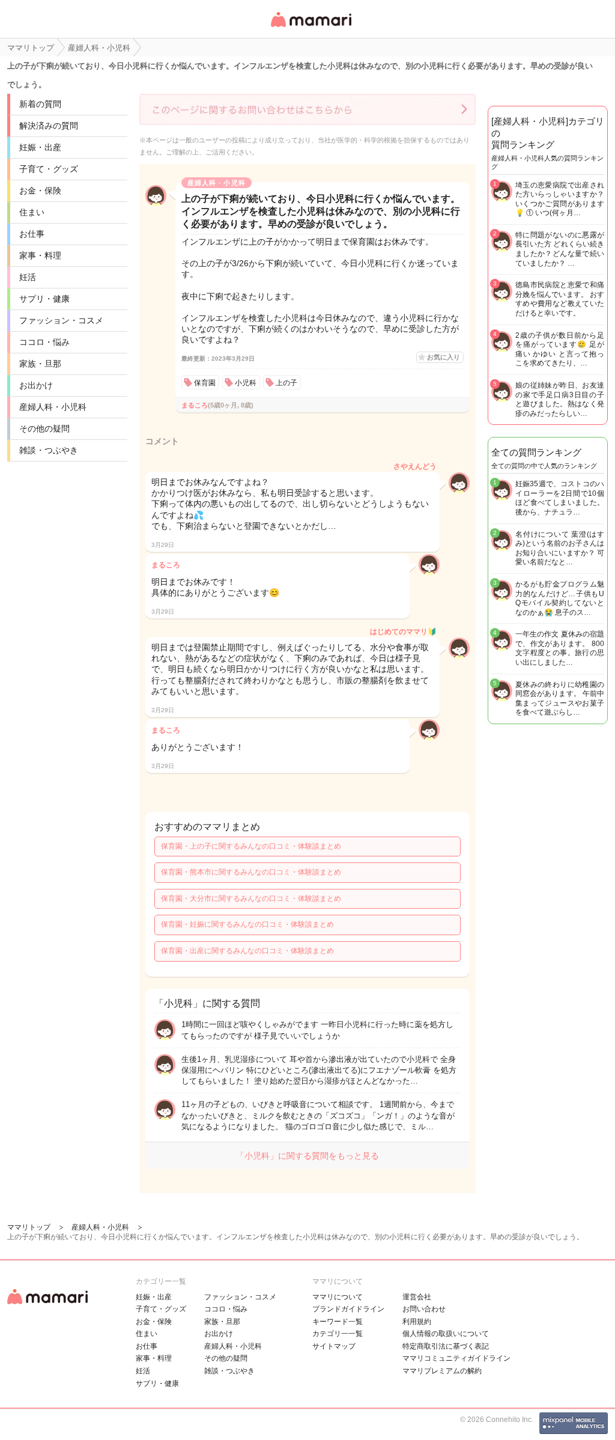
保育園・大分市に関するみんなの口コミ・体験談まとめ (251, 898)
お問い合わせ (424, 1309)
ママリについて (337, 1297)
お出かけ (36, 385)
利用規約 (416, 1321)
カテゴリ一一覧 (337, 1333)
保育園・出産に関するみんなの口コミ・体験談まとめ (247, 951)
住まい (31, 212)
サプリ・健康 (44, 299)
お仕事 (31, 234)
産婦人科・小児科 (52, 407)
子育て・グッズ (48, 169)
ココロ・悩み (44, 342)
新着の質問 (40, 104)
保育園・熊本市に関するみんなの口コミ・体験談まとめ (251, 872)
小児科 (245, 383)
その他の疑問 (44, 428)
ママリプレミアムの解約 (442, 1371)
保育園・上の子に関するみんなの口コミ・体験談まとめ (251, 846)
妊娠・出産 (40, 147)
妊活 (27, 277)
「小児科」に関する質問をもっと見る (307, 1156)
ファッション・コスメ (61, 320)
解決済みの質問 (48, 125)
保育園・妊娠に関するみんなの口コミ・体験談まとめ (247, 924)
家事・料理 (40, 255)
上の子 (286, 383)
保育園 (205, 383)
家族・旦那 (40, 363)
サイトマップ (334, 1346)
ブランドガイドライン (348, 1309)
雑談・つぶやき (48, 450)
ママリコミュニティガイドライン (456, 1358)
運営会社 (416, 1297)
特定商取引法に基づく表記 (445, 1346)
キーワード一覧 (337, 1321)
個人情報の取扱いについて (445, 1333)
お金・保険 (40, 190)
